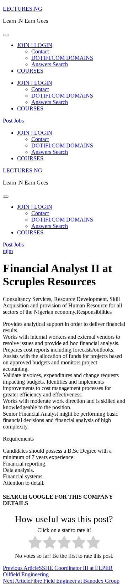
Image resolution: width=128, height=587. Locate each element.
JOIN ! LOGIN (34, 45)
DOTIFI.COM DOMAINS (62, 58)
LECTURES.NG (22, 9)
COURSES (30, 71)
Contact (40, 51)
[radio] (35, 543)
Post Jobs (13, 121)
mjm (8, 251)
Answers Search (49, 64)
